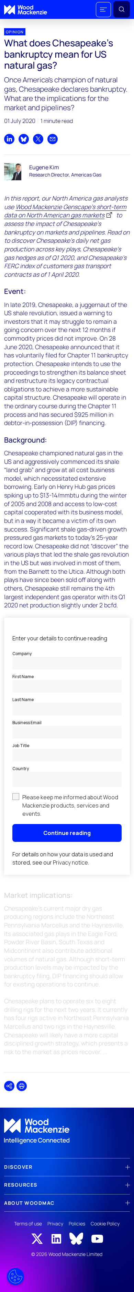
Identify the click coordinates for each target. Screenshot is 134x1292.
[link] (67, 1131)
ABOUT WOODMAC (29, 1203)
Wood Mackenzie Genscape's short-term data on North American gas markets (65, 211)
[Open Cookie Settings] (15, 1276)
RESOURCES (20, 1184)
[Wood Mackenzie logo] (25, 9)
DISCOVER (18, 1167)
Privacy (55, 1223)
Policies (77, 1223)
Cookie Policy (105, 1223)
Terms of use (28, 1223)
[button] (103, 9)
